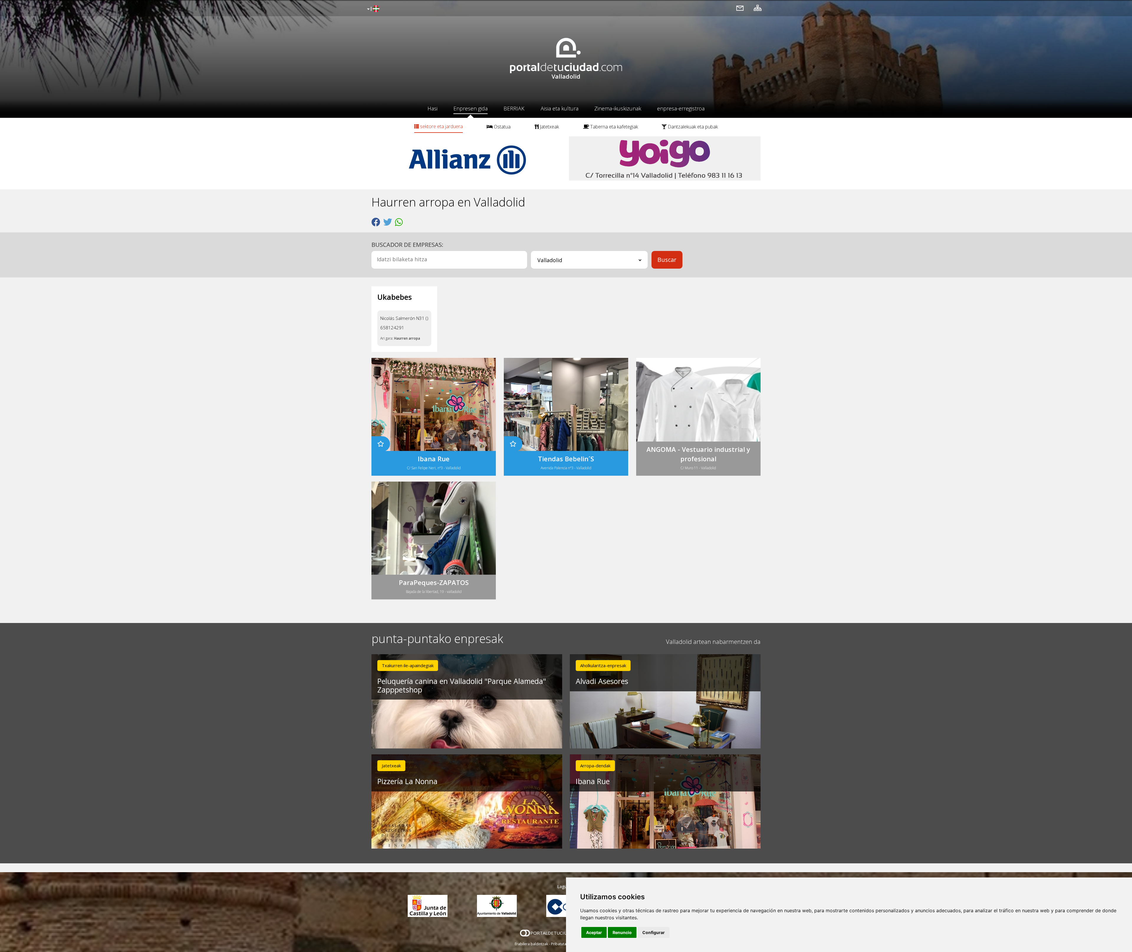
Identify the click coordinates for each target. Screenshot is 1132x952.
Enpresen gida (470, 108)
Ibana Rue (593, 781)
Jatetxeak (549, 126)
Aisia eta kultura (559, 108)
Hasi (432, 108)
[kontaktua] (740, 8)
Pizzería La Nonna (407, 781)
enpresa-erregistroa (681, 108)
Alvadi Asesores (602, 681)
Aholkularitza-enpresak (603, 665)
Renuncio (622, 932)
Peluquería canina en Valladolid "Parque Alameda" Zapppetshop (461, 685)
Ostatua (502, 126)
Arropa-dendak (595, 765)
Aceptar (594, 932)
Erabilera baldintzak (531, 943)
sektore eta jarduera (441, 126)
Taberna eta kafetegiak (613, 126)
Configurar (653, 932)
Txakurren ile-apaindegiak (408, 665)
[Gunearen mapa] (757, 8)
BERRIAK (514, 108)
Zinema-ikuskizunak (617, 108)
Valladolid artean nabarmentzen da (713, 642)
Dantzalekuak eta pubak (692, 126)
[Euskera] (372, 9)
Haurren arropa (407, 338)
